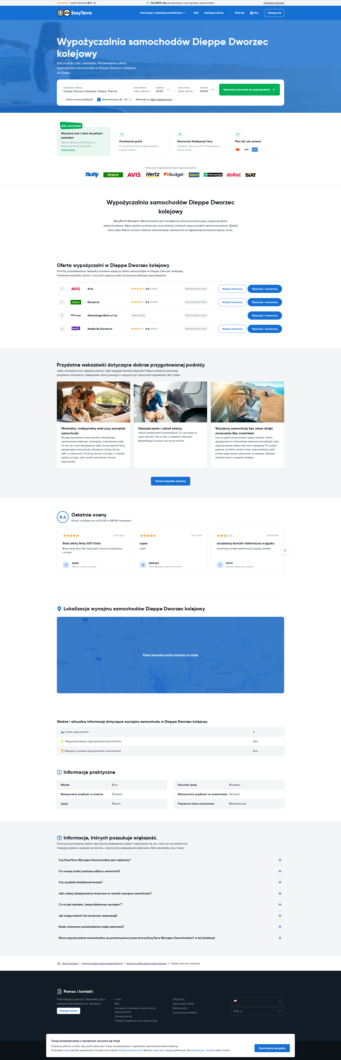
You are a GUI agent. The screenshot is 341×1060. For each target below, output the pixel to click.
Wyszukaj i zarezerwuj (265, 289)
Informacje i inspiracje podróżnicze (161, 13)
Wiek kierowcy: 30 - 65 (114, 99)
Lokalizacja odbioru (72, 87)
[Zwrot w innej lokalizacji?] (63, 99)
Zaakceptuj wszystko (272, 1048)
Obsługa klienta (213, 13)
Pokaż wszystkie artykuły (170, 481)
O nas (118, 999)
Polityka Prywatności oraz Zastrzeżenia (136, 1020)
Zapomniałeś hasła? (183, 1003)
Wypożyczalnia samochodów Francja (102, 963)
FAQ (196, 13)
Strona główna (70, 963)
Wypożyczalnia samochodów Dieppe (146, 963)
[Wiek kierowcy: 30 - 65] (99, 99)
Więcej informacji (232, 289)
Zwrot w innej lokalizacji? (79, 99)
